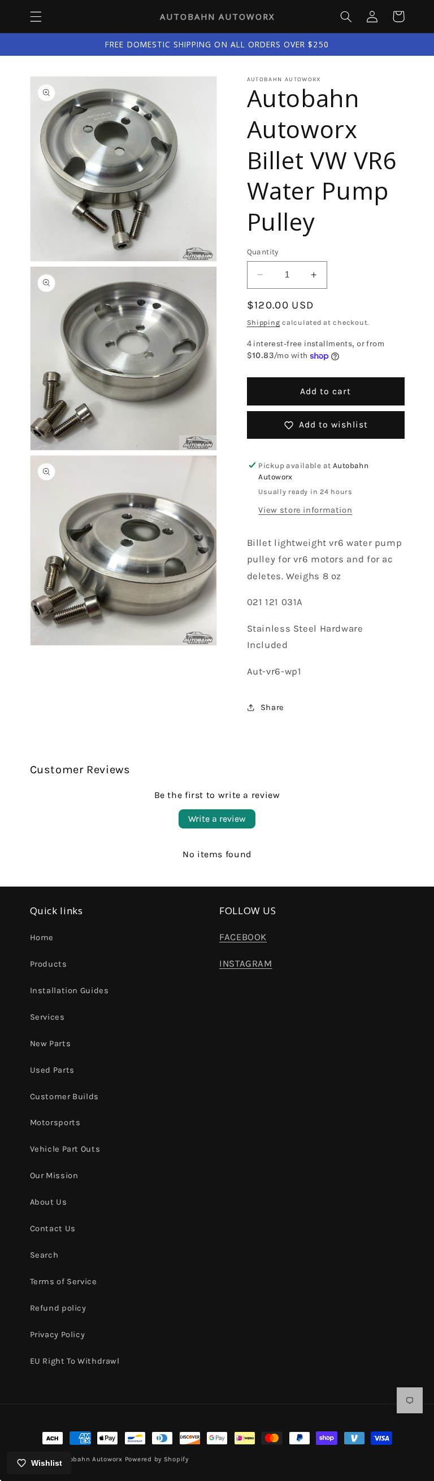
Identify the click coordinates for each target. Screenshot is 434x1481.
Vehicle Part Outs (65, 1149)
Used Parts (52, 1070)
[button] (36, 16)
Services (47, 1017)
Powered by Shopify (157, 1459)
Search (44, 1255)
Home (42, 937)
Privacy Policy (57, 1334)
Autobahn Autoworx (90, 1459)
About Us (48, 1202)
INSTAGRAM (245, 963)
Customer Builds (64, 1096)
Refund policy (58, 1308)
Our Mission (54, 1175)
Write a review (217, 818)
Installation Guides (69, 990)
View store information (305, 510)
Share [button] (272, 707)
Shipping (263, 322)
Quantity (263, 251)
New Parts (50, 1043)
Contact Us (53, 1228)
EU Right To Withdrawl (75, 1361)
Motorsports (55, 1122)
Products (48, 964)
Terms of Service (63, 1281)
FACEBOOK (243, 937)
